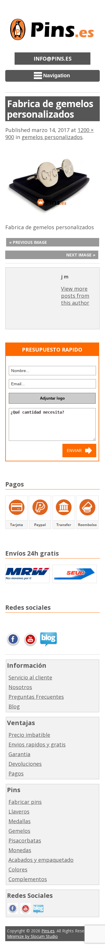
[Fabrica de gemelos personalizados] (52, 214)
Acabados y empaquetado (41, 859)
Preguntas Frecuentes (36, 696)
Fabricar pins (25, 801)
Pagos (16, 773)
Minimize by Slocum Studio (32, 936)
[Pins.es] (52, 36)
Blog (14, 706)
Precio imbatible (29, 734)
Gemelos (19, 830)
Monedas (19, 850)
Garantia (19, 754)
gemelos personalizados (52, 137)
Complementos (27, 879)
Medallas (19, 821)
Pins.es (48, 931)
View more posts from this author (75, 295)
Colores (17, 869)
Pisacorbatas (24, 840)
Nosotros (20, 687)
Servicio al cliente (30, 677)
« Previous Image (28, 242)
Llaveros (18, 811)
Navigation (56, 75)
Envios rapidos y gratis (37, 744)
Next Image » (80, 255)
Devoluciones (25, 763)
